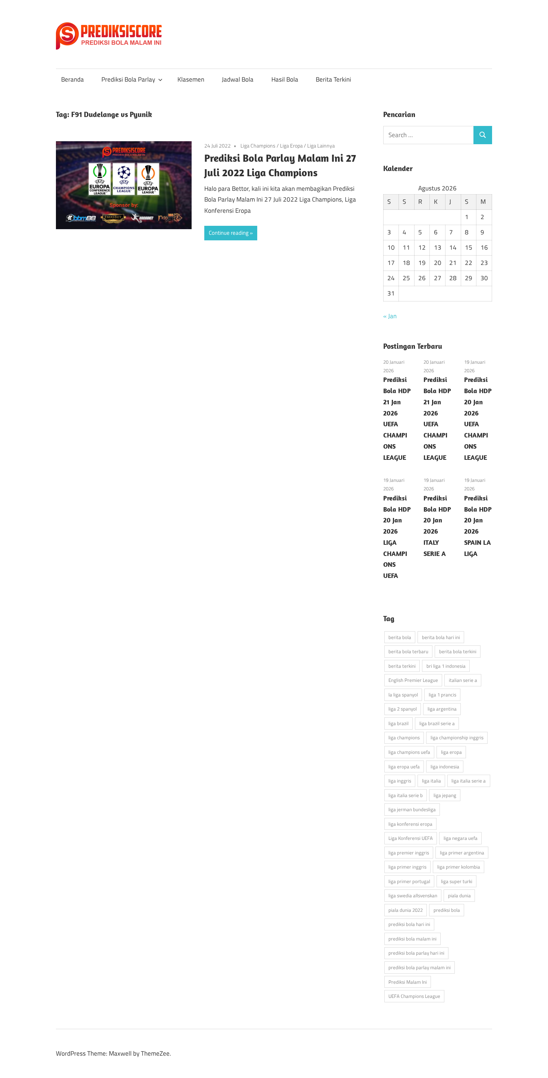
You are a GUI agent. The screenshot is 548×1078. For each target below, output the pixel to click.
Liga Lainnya (321, 145)
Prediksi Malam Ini (407, 982)
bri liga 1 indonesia (446, 666)
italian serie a (463, 680)
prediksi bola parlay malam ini (419, 967)
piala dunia (459, 895)
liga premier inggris (408, 852)
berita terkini (402, 666)
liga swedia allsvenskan (412, 895)
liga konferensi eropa (410, 824)
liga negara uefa (461, 838)
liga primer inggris (407, 866)
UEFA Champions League (414, 996)
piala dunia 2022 (405, 910)
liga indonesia (445, 766)
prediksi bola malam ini (412, 938)
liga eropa (451, 752)
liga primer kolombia (458, 866)
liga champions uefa (409, 752)
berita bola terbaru (408, 651)
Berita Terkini (333, 79)
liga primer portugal (409, 881)
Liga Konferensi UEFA (410, 838)
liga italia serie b (405, 795)
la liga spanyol (403, 694)
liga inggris (399, 780)
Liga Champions (257, 145)
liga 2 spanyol (402, 708)
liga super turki (456, 881)
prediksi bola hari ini (409, 924)
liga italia (431, 780)
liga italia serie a (468, 780)
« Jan (390, 316)
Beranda (72, 79)
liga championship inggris (457, 737)
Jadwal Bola (237, 79)
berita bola (399, 637)
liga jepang (445, 795)
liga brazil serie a (437, 723)
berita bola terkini (457, 651)
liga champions (404, 737)
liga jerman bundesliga (412, 809)
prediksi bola (447, 910)
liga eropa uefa (404, 766)
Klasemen (190, 79)
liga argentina (442, 708)
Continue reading (229, 232)
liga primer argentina (462, 852)
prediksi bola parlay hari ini (416, 953)
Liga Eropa (291, 145)
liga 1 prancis (442, 694)
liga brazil (398, 723)
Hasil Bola (284, 79)
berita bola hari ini (441, 637)
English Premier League (413, 680)
